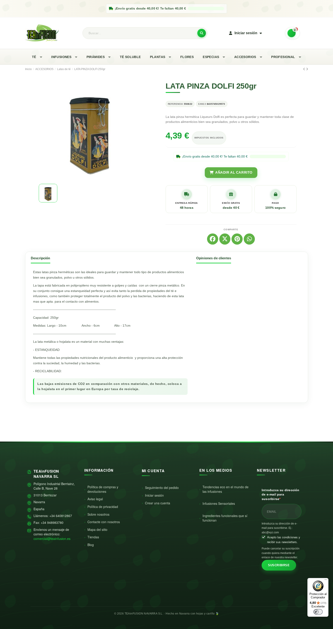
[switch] (318, 611)
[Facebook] (212, 239)
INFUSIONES (61, 57)
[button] (43, 130)
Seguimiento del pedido (162, 487)
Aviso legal (95, 499)
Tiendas (93, 537)
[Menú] (325, 580)
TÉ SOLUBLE (130, 57)
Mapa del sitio (97, 529)
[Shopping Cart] (292, 33)
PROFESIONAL (283, 57)
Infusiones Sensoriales (219, 503)
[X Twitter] (224, 239)
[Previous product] (304, 69)
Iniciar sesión (154, 495)
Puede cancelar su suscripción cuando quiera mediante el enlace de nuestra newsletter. (280, 553)
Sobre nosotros (98, 514)
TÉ (34, 57)
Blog (90, 544)
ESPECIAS (211, 57)
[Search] (201, 33)
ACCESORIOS (245, 57)
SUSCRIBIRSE (279, 565)
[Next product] (307, 69)
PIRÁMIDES (96, 57)
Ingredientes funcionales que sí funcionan (225, 517)
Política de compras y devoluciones (102, 489)
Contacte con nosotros (103, 522)
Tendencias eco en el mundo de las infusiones (226, 489)
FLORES (187, 57)
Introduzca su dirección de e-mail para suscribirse (280, 494)
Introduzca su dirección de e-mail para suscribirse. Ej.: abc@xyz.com (279, 528)
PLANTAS (157, 57)
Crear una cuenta (157, 503)
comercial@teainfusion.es (52, 538)
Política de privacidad (102, 506)
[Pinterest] (237, 239)
